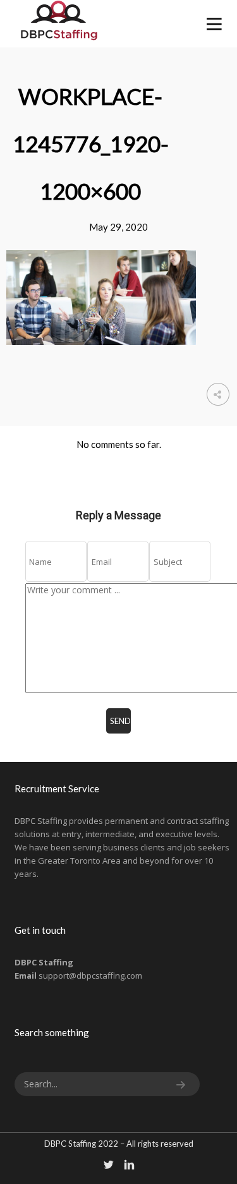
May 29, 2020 (118, 227)
